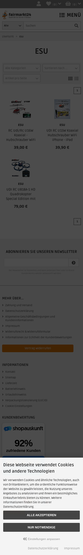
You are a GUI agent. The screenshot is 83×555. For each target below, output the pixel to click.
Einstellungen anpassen (43, 539)
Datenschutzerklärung (43, 548)
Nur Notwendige (41, 527)
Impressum (72, 548)
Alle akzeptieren (41, 515)
